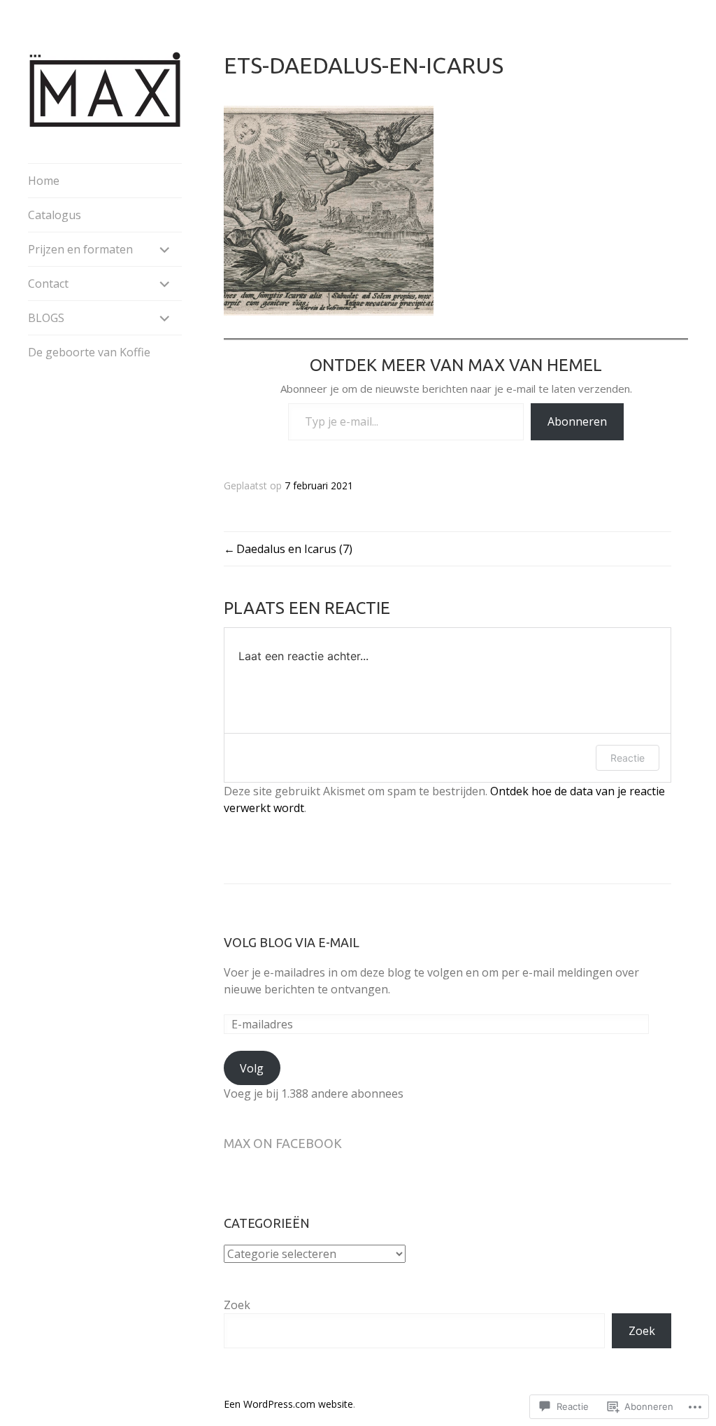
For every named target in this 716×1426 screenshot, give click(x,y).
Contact (48, 283)
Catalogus (54, 215)
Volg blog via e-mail (291, 942)
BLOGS (46, 318)
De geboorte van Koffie (89, 352)
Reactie (627, 758)
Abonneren (577, 421)
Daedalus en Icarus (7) (294, 549)
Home (43, 180)
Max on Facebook (283, 1143)
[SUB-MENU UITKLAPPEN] (165, 249)
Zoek (237, 1305)
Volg (252, 1068)
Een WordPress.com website (288, 1404)
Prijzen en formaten (80, 249)
